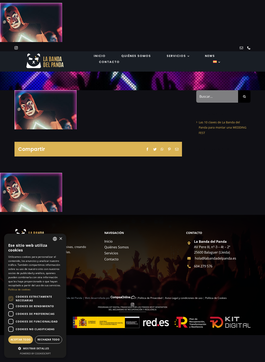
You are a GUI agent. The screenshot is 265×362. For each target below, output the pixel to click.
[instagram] (16, 47)
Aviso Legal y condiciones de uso (183, 298)
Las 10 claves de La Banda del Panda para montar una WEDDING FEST (222, 127)
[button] (35, 348)
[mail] (241, 47)
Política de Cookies (216, 298)
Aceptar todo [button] (21, 339)
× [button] (60, 238)
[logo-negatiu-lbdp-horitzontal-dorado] (45, 55)
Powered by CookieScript (35, 353)
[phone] (249, 47)
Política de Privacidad (150, 298)
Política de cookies (19, 289)
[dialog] (35, 296)
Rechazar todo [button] (48, 339)
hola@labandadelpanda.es (215, 258)
